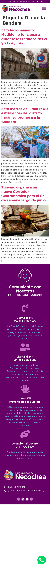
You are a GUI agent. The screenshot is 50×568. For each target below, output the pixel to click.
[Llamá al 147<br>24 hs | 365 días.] (25, 308)
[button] (44, 9)
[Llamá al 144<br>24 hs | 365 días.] (25, 347)
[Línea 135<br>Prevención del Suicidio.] (25, 389)
